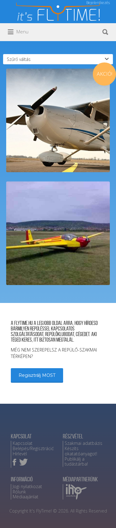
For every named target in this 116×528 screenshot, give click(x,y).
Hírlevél (20, 454)
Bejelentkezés (98, 2)
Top (109, 519)
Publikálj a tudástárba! (76, 461)
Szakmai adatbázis (83, 443)
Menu (21, 31)
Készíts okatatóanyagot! (81, 451)
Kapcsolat (22, 443)
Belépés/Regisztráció (33, 448)
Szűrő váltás (19, 59)
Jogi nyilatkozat (27, 486)
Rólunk (19, 492)
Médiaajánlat (25, 497)
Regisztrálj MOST (37, 375)
